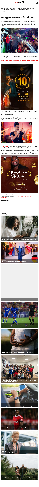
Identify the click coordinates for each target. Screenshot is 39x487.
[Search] (37, 210)
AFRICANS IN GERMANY (23, 11)
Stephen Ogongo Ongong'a (12, 11)
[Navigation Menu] (37, 3)
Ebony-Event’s (6, 146)
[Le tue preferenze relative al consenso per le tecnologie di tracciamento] (38, 365)
